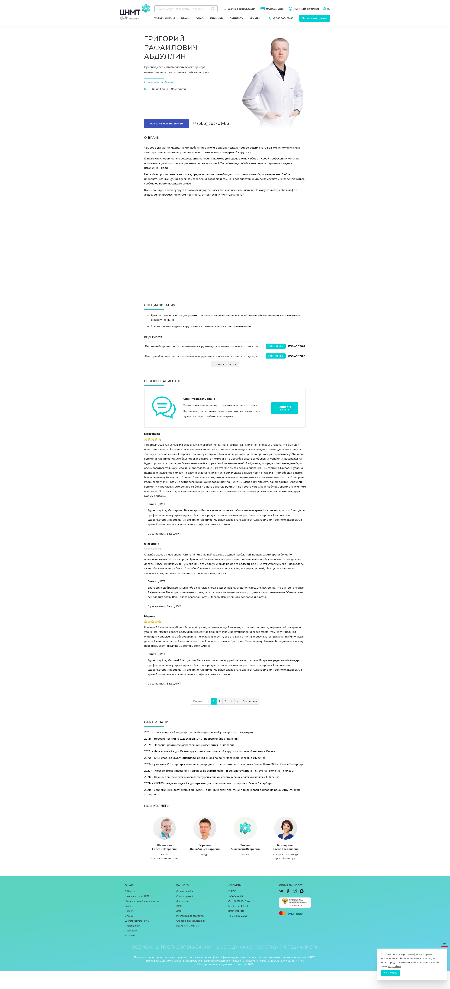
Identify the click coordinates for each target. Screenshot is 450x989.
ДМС (178, 910)
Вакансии (130, 935)
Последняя (249, 701)
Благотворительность (137, 920)
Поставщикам (132, 925)
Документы (182, 901)
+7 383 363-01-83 (283, 18)
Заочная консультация (241, 8)
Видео (128, 906)
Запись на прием (314, 18)
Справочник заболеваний (190, 920)
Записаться (275, 346)
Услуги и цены (164, 18)
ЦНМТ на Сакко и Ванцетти (167, 88)
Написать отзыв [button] (285, 408)
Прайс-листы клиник (187, 925)
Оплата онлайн (275, 8)
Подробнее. (394, 966)
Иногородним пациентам (190, 915)
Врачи (185, 18)
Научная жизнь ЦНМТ (137, 896)
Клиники (216, 18)
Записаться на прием (166, 123)
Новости (129, 910)
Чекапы (255, 18)
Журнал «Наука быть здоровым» (142, 901)
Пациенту (236, 18)
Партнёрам (131, 930)
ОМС (179, 906)
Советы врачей (184, 896)
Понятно (390, 973)
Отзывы (129, 915)
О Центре (130, 891)
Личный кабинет (306, 9)
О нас (200, 18)
